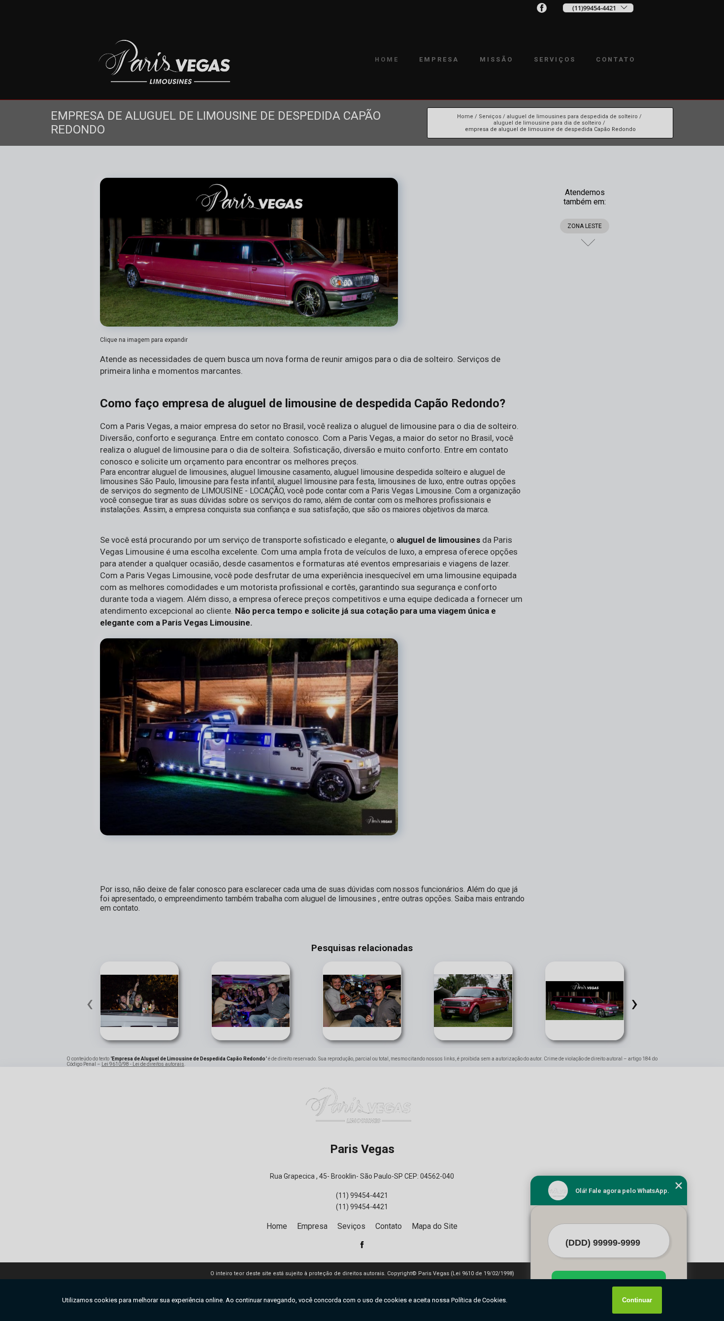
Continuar (637, 1300)
